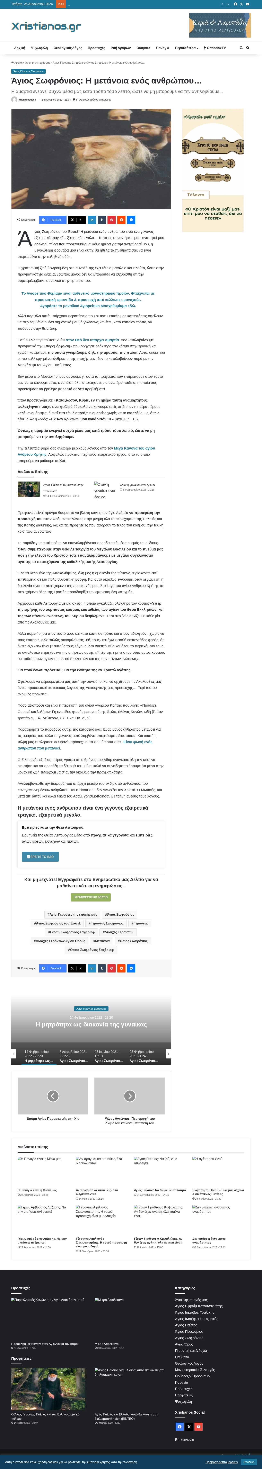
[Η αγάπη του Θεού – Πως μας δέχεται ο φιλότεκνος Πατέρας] (218, 1171)
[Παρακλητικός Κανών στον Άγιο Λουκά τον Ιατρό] (48, 1319)
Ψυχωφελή (39, 48)
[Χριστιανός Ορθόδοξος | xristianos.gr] (46, 27)
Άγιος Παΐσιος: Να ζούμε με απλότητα (160, 1190)
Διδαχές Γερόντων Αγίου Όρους (60, 941)
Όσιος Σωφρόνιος (134, 941)
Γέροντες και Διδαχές (191, 1351)
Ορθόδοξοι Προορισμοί (192, 1376)
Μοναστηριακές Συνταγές (195, 1370)
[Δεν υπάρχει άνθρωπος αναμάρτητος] (218, 1220)
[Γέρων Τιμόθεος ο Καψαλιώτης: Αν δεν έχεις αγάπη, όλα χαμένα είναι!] (160, 1220)
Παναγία (162, 48)
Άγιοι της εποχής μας (37, 62)
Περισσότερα (185, 48)
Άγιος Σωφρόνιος (120, 914)
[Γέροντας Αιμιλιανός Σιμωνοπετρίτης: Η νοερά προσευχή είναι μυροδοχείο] (102, 1220)
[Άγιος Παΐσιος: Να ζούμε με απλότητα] (160, 1171)
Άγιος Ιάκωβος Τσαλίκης (194, 1312)
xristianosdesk (27, 99)
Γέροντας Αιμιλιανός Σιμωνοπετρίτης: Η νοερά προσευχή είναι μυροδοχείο (101, 1242)
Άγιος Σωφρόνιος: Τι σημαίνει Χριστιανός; (91, 1024)
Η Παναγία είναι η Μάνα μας (37, 1190)
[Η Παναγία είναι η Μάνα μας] (44, 1171)
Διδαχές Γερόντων (119, 932)
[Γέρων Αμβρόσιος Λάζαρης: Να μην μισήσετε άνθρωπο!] (44, 1220)
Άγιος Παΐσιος (186, 1325)
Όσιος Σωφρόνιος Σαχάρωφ (92, 950)
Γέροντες (140, 923)
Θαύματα (143, 48)
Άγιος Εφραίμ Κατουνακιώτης (199, 1306)
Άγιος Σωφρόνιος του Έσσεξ (58, 923)
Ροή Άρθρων (121, 48)
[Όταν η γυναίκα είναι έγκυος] (105, 491)
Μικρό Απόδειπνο (107, 1343)
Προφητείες (184, 1395)
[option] (91, 1024)
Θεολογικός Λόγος (68, 48)
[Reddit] (121, 220)
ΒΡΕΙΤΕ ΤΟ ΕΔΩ (42, 856)
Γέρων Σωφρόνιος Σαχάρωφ (72, 932)
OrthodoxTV (216, 48)
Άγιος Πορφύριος (189, 1331)
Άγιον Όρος (184, 1344)
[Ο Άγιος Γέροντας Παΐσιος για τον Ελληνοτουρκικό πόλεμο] (48, 1389)
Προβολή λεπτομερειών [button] (222, 1462)
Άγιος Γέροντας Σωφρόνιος (69, 62)
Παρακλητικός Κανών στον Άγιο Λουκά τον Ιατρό (44, 1343)
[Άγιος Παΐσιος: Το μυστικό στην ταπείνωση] (29, 489)
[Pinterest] (111, 220)
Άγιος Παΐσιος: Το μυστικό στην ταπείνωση (93, 4)
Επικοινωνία (184, 1440)
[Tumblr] (102, 220)
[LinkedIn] (92, 220)
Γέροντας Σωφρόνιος (106, 923)
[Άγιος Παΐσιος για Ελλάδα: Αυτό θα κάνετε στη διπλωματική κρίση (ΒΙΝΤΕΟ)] (132, 1389)
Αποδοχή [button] (249, 1461)
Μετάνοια (102, 941)
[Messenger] (131, 220)
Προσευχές (96, 48)
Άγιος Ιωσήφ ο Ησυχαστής (196, 1319)
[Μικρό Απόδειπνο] (132, 1319)
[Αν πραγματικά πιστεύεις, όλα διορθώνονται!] (102, 1171)
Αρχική (19, 48)
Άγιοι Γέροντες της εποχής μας (73, 914)
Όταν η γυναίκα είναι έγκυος (138, 484)
